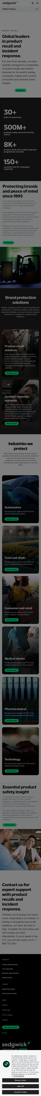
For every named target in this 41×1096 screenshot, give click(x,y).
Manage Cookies (20, 1080)
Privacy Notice (19, 1076)
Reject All (20, 1086)
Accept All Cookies (20, 1092)
